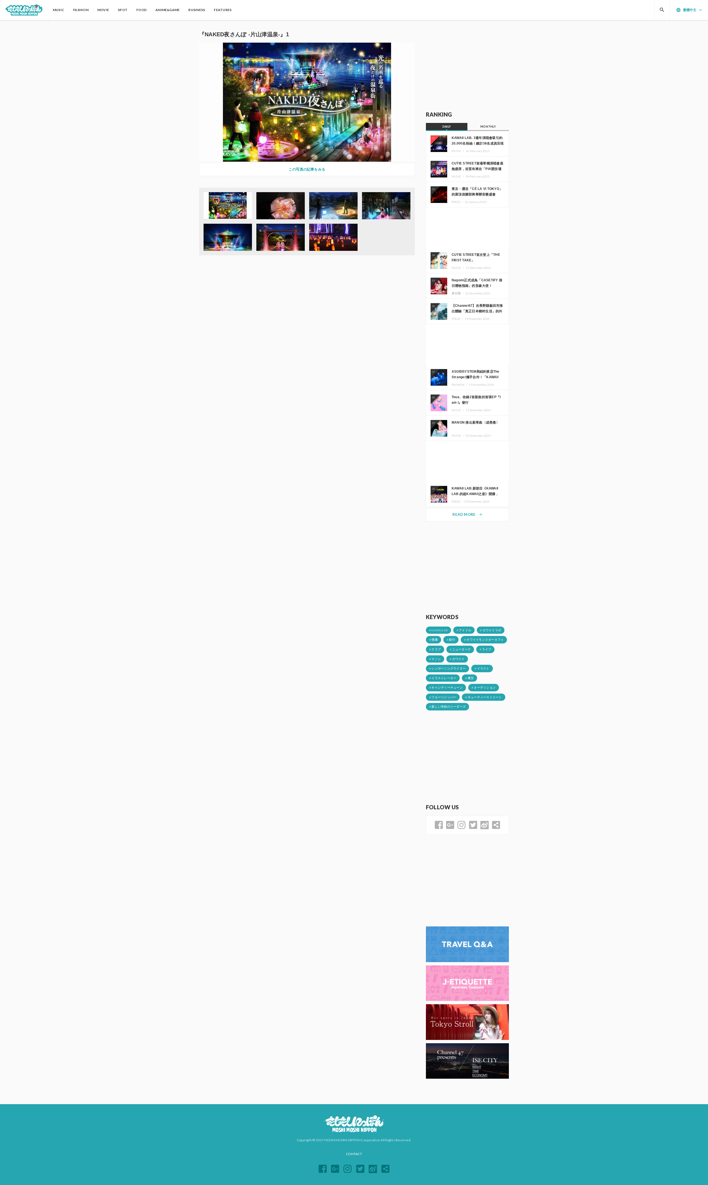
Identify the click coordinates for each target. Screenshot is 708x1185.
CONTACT (354, 1154)
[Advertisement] (467, 65)
